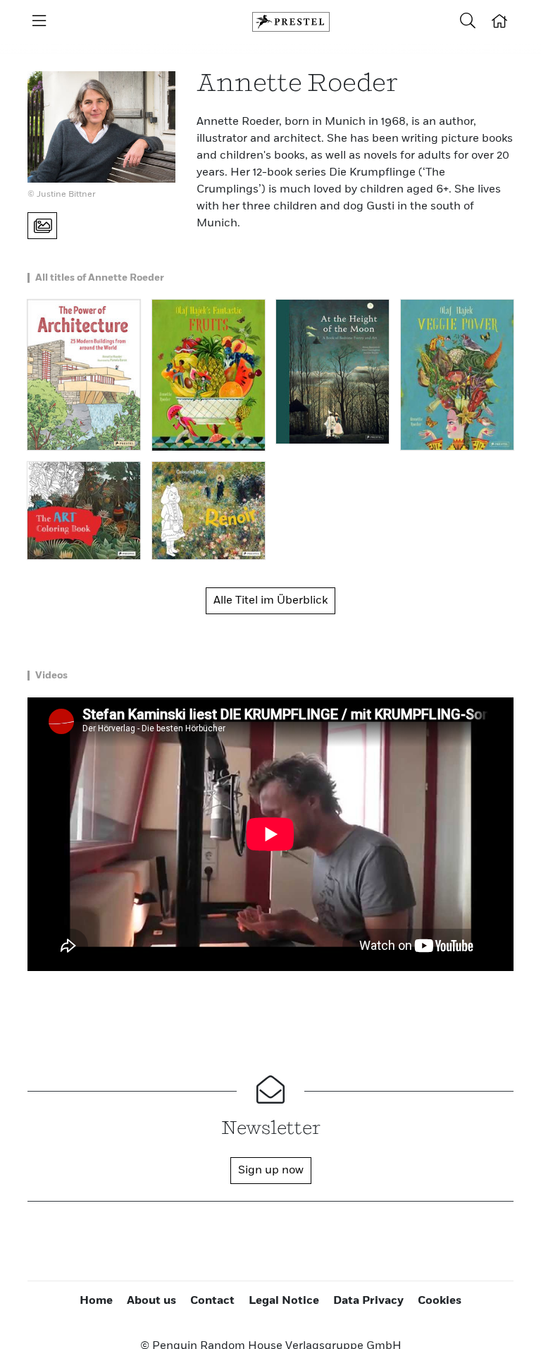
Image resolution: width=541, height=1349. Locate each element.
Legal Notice (284, 1301)
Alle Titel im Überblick (270, 600)
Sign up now (271, 1170)
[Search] (467, 22)
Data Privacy (368, 1301)
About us (151, 1301)
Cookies (439, 1301)
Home (96, 1301)
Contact (212, 1301)
